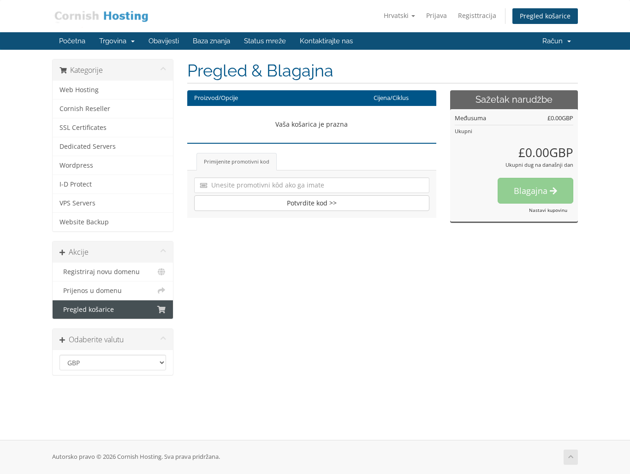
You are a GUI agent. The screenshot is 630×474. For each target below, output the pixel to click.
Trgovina (114, 41)
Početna (72, 41)
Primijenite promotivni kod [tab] (236, 161)
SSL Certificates (83, 127)
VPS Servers (77, 203)
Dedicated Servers (87, 146)
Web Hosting (79, 90)
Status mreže (265, 41)
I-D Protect (75, 184)
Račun (554, 41)
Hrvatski (397, 15)
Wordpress (76, 165)
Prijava (436, 15)
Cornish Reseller (84, 109)
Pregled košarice (545, 16)
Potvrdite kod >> (312, 203)
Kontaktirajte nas (326, 41)
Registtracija (477, 15)
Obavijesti (164, 41)
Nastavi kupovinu (548, 210)
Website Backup (84, 222)
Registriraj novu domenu (99, 272)
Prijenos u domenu (90, 291)
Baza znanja (211, 41)
